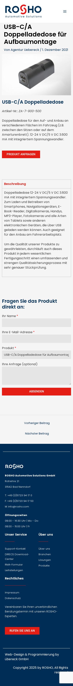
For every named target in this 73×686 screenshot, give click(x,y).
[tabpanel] (36, 232)
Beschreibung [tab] (15, 184)
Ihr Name (9, 316)
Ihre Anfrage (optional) (20, 364)
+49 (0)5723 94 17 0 (19, 495)
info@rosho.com (18, 506)
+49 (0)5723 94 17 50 (20, 501)
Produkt (8, 348)
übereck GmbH (16, 659)
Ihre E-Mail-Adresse (17, 332)
